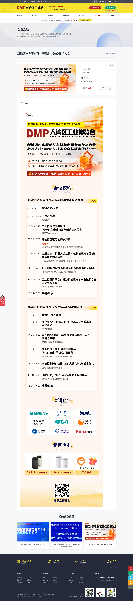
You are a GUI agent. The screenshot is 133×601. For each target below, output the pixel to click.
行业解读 (19, 580)
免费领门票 (96, 8)
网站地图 (41, 596)
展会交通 (71, 583)
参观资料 (81, 580)
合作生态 (29, 577)
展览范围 (29, 580)
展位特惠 (40, 1)
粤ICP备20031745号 (33, 596)
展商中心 (66, 15)
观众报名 (71, 577)
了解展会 (19, 577)
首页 (19, 1)
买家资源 (19, 583)
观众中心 (81, 15)
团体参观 (131, 578)
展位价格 (45, 580)
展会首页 (19, 15)
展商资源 (29, 583)
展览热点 (50, 15)
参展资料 (55, 583)
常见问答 (81, 583)
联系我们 (113, 15)
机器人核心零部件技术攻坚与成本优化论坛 (100, 544)
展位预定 (111, 8)
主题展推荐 (26, 1)
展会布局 (71, 580)
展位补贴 (55, 580)
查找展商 (55, 577)
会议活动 (97, 15)
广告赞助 (45, 583)
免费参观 (131, 569)
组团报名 (81, 577)
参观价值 (33, 1)
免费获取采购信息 (81, 20)
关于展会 (34, 15)
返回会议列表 (110, 53)
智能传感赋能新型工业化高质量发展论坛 (33, 544)
